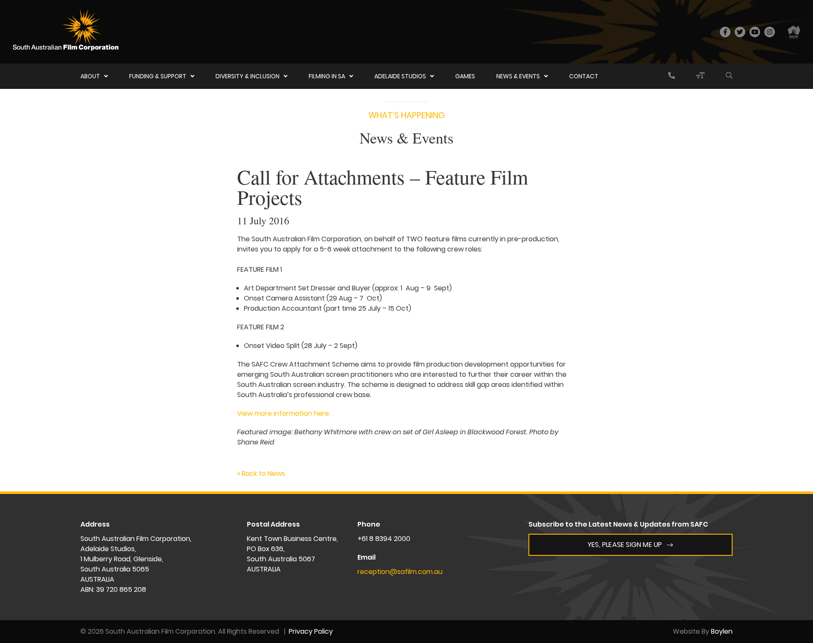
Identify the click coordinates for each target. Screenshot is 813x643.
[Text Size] (700, 76)
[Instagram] (769, 32)
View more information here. (283, 413)
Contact (583, 76)
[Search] (729, 76)
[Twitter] (740, 32)
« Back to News (261, 473)
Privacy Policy (311, 631)
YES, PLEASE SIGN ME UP (625, 544)
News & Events (518, 76)
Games (465, 76)
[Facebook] (725, 32)
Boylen (722, 631)
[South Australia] (794, 31)
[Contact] (671, 76)
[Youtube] (754, 32)
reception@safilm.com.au (399, 572)
